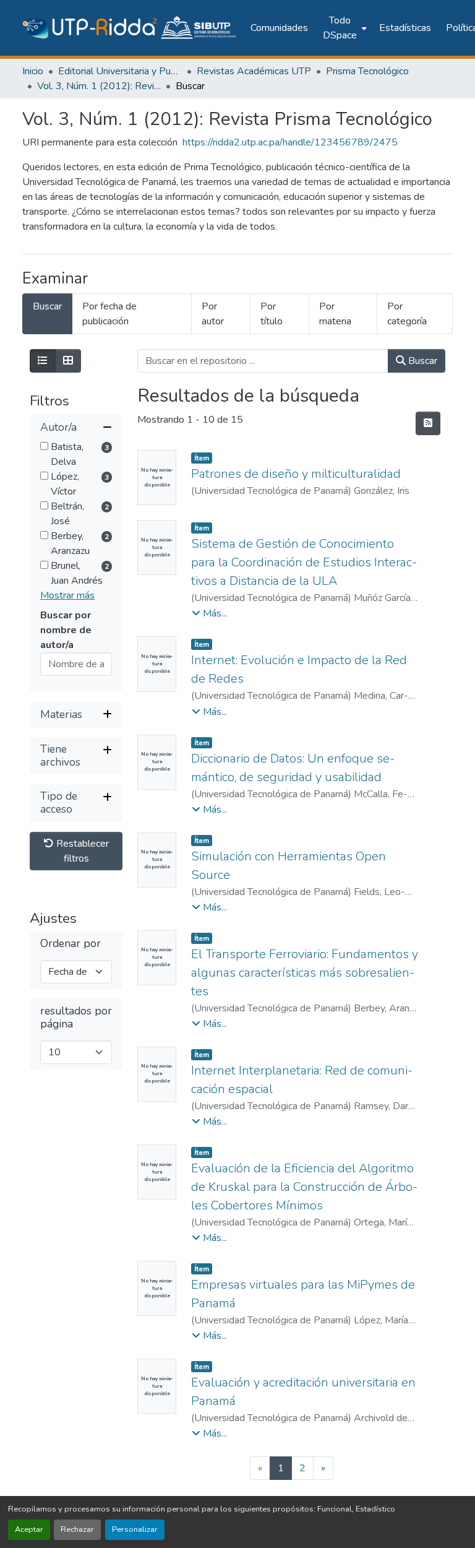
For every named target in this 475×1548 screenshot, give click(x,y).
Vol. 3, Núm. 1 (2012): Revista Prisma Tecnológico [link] (99, 86)
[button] (130, 27)
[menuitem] (343, 28)
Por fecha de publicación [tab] (109, 314)
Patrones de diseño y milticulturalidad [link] (296, 473)
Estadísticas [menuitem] (405, 28)
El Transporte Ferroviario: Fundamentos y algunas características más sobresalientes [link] (304, 973)
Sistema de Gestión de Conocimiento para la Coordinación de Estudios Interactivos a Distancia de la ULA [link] (304, 562)
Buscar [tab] (47, 306)
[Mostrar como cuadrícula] (68, 361)
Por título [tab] (271, 314)
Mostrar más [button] (67, 595)
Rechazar (77, 1529)
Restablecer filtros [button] (81, 851)
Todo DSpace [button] (340, 28)
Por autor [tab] (213, 314)
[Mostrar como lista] (43, 361)
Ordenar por (70, 943)
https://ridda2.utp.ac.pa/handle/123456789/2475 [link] (290, 142)
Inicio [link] (32, 71)
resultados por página (76, 1018)
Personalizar (135, 1529)
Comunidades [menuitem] (279, 28)
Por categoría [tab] (407, 314)
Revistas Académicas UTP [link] (254, 71)
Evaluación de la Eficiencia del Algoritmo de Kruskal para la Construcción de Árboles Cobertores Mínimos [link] (304, 1187)
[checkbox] (44, 446)
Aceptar (29, 1529)
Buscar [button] (421, 361)
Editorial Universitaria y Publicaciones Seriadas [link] (120, 71)
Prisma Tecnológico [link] (367, 71)
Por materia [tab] (335, 314)
